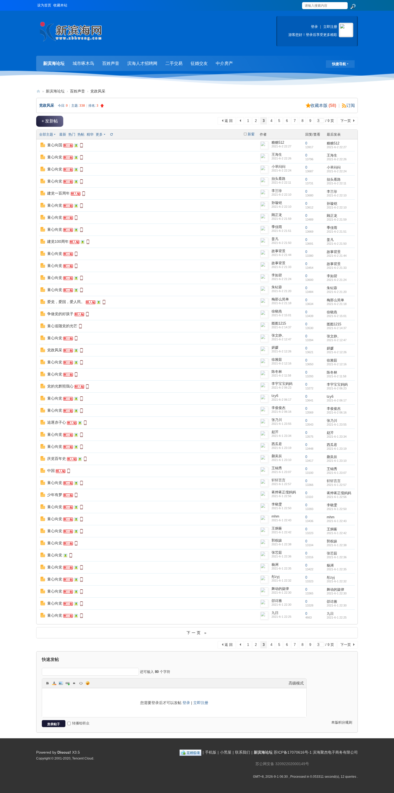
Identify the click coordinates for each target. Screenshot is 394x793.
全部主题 (46, 134)
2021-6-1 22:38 (337, 545)
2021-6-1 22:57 (337, 484)
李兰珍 (277, 191)
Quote (74, 683)
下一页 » (197, 633)
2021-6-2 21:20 (337, 291)
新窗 (251, 134)
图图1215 (279, 323)
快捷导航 (339, 64)
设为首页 (44, 5)
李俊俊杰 (278, 408)
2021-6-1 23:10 (337, 460)
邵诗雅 (277, 601)
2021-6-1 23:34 (337, 436)
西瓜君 (277, 444)
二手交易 (174, 63)
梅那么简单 (280, 299)
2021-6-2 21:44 (337, 255)
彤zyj (276, 577)
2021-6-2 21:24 (337, 279)
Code (81, 683)
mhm (275, 516)
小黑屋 (225, 752)
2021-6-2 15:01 (337, 316)
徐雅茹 (277, 360)
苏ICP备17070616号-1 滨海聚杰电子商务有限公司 (316, 752)
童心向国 (54, 145)
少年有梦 (54, 495)
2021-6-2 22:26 (337, 159)
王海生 (277, 154)
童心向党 (54, 157)
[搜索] (353, 7)
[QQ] (190, 752)
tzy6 (275, 396)
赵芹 (275, 432)
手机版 (210, 752)
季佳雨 (277, 227)
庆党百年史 (56, 458)
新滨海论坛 (54, 63)
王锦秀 (277, 468)
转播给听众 (81, 723)
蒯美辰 (277, 456)
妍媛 (275, 347)
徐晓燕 (277, 311)
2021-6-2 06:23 (337, 388)
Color (54, 683)
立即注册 (330, 27)
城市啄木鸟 (83, 63)
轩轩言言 (278, 480)
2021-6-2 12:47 (337, 340)
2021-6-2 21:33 (337, 267)
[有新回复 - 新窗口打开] (42, 146)
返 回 (229, 121)
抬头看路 (278, 179)
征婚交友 (199, 63)
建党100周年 (58, 241)
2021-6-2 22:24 (337, 171)
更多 (99, 134)
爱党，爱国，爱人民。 (66, 302)
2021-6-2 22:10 (337, 195)
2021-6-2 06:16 (337, 412)
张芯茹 (277, 552)
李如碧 (277, 275)
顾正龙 (277, 215)
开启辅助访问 (296, 3)
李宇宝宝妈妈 (282, 384)
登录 (314, 27)
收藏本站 (60, 5)
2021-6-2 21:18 (337, 304)
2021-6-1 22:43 (337, 521)
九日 (275, 613)
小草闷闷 (278, 167)
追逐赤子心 (56, 422)
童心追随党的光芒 (62, 326)
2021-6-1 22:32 (337, 581)
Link (67, 683)
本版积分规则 (341, 722)
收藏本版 (323, 105)
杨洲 (275, 565)
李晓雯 (277, 504)
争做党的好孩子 (60, 314)
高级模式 (296, 683)
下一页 (345, 121)
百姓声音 (110, 63)
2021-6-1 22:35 (337, 569)
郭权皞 (277, 540)
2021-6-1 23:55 (337, 424)
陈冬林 (277, 372)
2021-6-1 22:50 (337, 509)
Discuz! (64, 752)
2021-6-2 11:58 (336, 376)
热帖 (80, 134)
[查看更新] (111, 134)
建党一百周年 (58, 193)
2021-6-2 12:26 (337, 352)
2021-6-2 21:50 (337, 243)
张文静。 (278, 335)
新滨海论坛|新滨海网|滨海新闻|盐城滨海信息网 (38, 91)
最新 (62, 134)
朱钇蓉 (277, 287)
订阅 (350, 105)
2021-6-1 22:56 (337, 496)
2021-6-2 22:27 (337, 147)
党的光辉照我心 (60, 386)
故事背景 (278, 251)
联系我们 (242, 752)
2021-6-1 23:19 (337, 448)
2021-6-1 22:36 (337, 557)
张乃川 (277, 420)
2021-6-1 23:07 (337, 472)
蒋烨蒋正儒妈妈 (284, 492)
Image (61, 683)
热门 (71, 134)
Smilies (87, 683)
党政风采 (97, 91)
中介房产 (224, 63)
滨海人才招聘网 (142, 63)
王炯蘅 (277, 528)
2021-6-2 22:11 (336, 183)
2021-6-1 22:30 (337, 593)
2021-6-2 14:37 (337, 328)
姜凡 (275, 239)
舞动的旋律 (280, 589)
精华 (90, 134)
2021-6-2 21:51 (337, 231)
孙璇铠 (277, 203)
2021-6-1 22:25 (337, 617)
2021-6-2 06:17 (337, 400)
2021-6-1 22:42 (337, 533)
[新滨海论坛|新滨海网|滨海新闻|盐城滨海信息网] (70, 33)
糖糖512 (278, 142)
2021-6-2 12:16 (337, 364)
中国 (51, 470)
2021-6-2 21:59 (337, 219)
